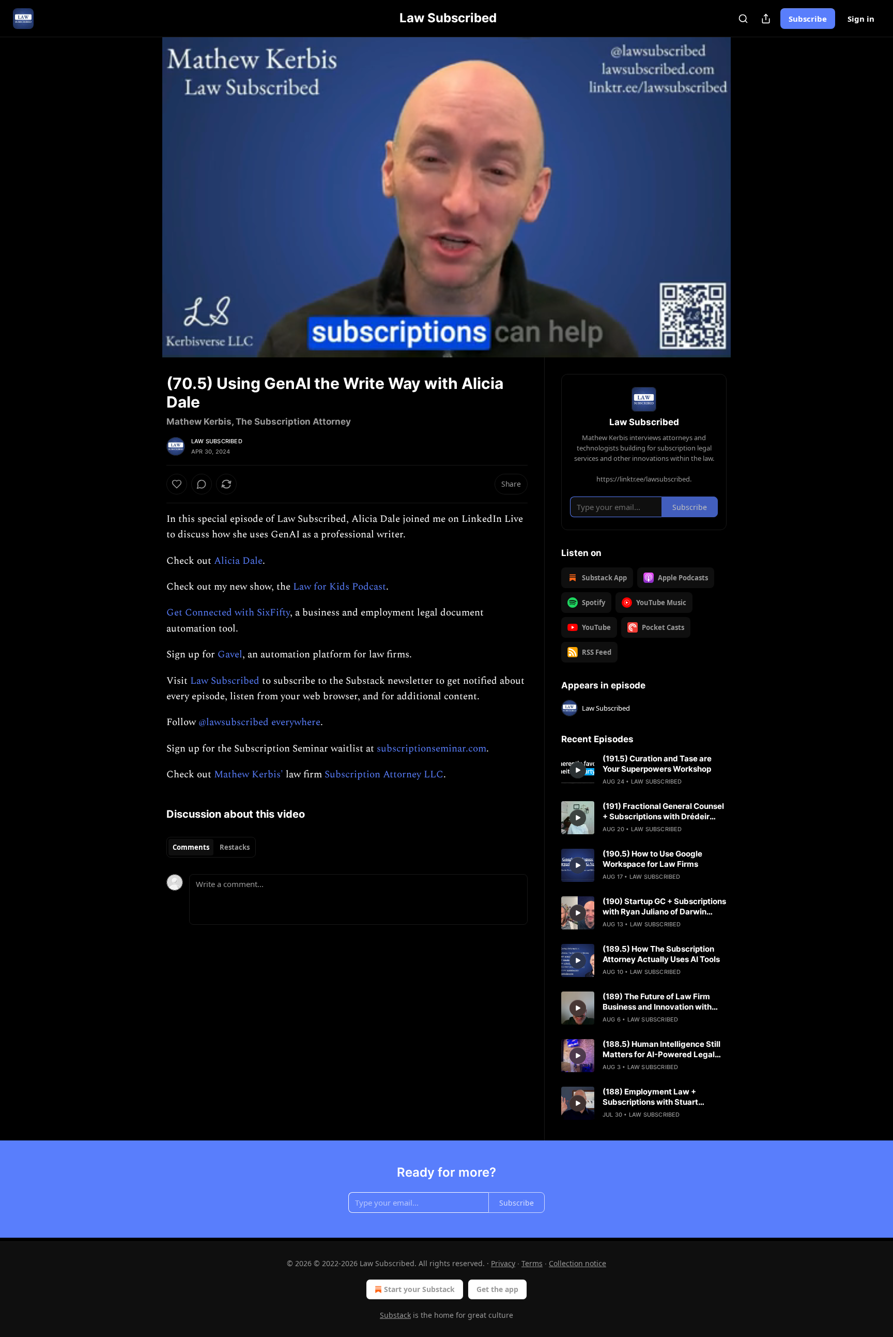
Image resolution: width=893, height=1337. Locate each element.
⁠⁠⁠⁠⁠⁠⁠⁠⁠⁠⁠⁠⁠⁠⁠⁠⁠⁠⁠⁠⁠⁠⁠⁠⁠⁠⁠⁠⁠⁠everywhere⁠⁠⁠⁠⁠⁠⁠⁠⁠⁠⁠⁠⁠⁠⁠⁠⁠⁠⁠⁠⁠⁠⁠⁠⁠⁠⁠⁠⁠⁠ (295, 722)
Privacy (503, 1263)
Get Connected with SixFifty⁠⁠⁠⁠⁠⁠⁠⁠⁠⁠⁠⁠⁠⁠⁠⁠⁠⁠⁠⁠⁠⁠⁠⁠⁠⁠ (228, 612)
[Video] (141, 185)
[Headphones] (141, 208)
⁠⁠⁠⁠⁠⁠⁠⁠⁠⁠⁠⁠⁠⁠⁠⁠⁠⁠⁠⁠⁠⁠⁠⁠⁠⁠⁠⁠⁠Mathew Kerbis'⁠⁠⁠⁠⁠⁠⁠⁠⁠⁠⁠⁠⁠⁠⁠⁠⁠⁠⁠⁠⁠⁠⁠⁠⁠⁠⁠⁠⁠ (248, 774)
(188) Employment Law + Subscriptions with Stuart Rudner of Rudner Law (650, 1097)
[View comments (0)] (752, 197)
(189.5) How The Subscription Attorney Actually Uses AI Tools (661, 954)
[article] (644, 770)
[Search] (743, 18)
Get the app (497, 1289)
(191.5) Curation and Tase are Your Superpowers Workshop (657, 764)
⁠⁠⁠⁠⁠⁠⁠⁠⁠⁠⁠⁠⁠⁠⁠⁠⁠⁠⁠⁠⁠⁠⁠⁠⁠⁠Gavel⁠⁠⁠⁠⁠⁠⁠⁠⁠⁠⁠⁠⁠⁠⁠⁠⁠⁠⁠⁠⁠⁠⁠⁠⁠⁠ (230, 654)
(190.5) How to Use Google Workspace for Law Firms (652, 859)
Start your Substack (419, 1289)
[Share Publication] (766, 18)
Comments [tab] (191, 847)
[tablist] (211, 847)
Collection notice (577, 1263)
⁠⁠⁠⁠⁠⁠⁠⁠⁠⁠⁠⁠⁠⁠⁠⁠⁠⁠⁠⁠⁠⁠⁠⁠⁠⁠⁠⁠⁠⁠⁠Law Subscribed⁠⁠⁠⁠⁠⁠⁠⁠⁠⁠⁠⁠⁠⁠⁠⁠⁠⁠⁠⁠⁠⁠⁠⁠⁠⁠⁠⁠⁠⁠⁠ (224, 680)
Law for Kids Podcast (339, 586)
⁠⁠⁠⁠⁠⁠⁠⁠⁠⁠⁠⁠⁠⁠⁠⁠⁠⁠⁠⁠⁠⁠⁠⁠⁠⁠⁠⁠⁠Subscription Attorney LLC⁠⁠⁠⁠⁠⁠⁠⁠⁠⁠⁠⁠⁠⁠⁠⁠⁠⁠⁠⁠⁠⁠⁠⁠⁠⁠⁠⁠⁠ (384, 774)
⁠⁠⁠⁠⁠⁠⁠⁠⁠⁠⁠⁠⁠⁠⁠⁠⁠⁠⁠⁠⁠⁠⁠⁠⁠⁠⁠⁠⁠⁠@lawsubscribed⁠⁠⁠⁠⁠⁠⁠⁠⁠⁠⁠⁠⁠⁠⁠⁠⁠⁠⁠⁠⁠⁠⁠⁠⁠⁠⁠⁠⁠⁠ (233, 722)
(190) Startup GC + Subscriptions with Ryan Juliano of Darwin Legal (664, 906)
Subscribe (808, 18)
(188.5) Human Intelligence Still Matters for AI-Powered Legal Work (661, 1049)
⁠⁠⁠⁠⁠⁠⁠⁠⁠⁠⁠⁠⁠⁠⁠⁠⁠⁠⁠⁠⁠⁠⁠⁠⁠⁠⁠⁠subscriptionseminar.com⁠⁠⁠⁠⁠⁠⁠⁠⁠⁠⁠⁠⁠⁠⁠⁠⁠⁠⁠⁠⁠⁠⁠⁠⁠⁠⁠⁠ (431, 748)
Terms (532, 1263)
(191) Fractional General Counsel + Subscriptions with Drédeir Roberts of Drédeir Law (663, 811)
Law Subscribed (216, 441)
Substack (395, 1315)
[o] (577, 770)
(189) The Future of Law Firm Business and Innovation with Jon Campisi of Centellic (657, 1002)
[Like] (176, 484)
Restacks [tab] (235, 847)
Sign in (861, 18)
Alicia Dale (238, 560)
